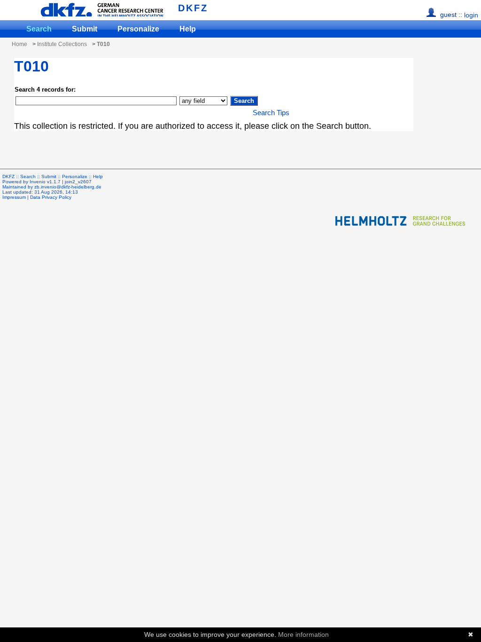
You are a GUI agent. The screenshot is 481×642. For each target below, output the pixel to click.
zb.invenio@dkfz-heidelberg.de (67, 186)
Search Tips (271, 113)
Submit (84, 29)
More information (303, 634)
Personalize (138, 29)
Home (19, 44)
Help (187, 29)
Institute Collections (62, 44)
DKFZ (193, 8)
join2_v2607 (78, 181)
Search (39, 29)
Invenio (38, 181)
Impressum (14, 197)
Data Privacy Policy (50, 197)
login (471, 15)
